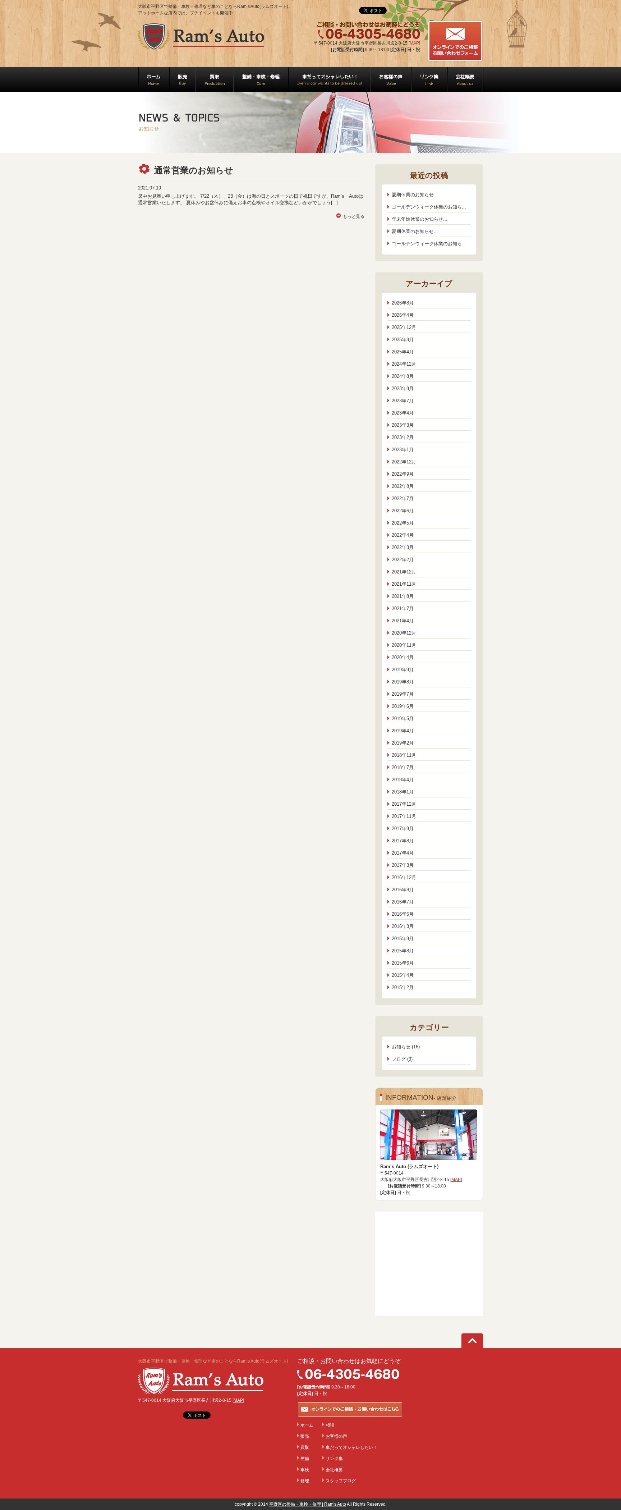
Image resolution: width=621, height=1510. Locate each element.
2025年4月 (403, 351)
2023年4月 (403, 413)
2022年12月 (404, 462)
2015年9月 (403, 938)
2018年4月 (403, 779)
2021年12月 (404, 572)
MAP (414, 43)
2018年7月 (403, 767)
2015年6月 (403, 963)
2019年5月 (403, 718)
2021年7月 (403, 608)
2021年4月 (403, 620)
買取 (304, 1447)
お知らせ (401, 1046)
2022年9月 (403, 474)
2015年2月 (403, 987)
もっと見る (353, 216)
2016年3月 (403, 926)
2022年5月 (403, 523)
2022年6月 (403, 510)
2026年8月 (403, 303)
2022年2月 (403, 559)
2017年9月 (403, 828)
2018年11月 (404, 755)
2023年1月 (403, 449)
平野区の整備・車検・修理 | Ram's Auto (307, 1504)
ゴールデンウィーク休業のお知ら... (429, 207)
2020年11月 (404, 645)
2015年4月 (403, 975)
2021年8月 (403, 596)
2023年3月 (403, 425)
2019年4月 (403, 730)
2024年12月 (404, 364)
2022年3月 (403, 547)
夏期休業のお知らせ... (415, 194)
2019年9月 (403, 669)
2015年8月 (403, 950)
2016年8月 (403, 889)
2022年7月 (403, 498)
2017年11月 (404, 816)
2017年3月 (403, 865)
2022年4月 (403, 535)
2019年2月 (403, 743)
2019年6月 (403, 706)
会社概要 (334, 1469)
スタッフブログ (341, 1480)
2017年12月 (404, 804)
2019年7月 (403, 694)
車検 (304, 1469)
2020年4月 (403, 657)
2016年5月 (403, 914)
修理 (304, 1480)
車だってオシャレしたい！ (351, 1447)
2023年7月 (403, 400)
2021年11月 (404, 584)
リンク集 (334, 1458)
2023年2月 (403, 437)
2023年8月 (403, 388)
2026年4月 (403, 315)
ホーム (306, 1425)
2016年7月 (403, 902)
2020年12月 (404, 633)
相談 (330, 1425)
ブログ (399, 1059)
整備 (304, 1458)
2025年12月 (404, 327)
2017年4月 (403, 853)
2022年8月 (403, 486)
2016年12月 (404, 877)
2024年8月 (403, 376)
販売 (304, 1436)
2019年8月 (403, 682)
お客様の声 (336, 1436)
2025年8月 (403, 339)
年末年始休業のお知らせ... (419, 219)
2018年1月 (403, 792)
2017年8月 (403, 840)
